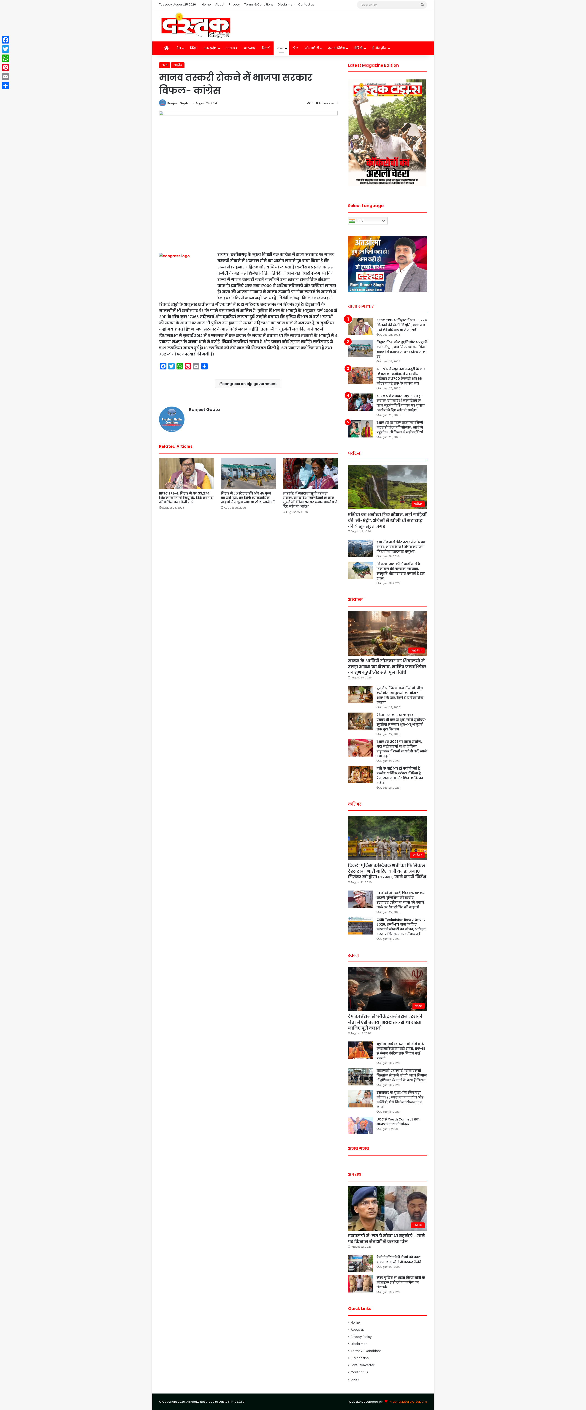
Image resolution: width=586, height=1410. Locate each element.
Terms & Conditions (258, 4)
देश (179, 48)
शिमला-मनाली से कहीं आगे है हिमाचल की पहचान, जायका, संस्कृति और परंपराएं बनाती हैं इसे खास (401, 571)
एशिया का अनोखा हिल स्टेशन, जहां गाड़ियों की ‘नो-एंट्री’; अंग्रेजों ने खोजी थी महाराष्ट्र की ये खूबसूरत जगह (387, 520)
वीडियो (358, 48)
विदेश (193, 48)
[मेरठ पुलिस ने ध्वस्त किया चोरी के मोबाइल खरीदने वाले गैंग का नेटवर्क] (360, 1283)
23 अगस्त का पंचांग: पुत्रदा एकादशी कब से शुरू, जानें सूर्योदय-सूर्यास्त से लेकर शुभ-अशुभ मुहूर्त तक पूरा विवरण (401, 722)
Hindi (359, 221)
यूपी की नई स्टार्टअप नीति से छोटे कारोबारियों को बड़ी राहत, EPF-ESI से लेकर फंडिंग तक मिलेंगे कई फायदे (401, 1050)
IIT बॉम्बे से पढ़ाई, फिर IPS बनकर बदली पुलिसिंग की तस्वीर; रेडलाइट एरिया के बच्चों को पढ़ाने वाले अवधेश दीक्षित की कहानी (401, 900)
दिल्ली (266, 48)
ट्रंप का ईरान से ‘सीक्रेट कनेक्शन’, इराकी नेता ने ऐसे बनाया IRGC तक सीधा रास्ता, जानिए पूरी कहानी (385, 1022)
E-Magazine (360, 1358)
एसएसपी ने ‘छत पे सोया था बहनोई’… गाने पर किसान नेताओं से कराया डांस (386, 1238)
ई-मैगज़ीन (379, 48)
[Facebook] (5, 39)
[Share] (5, 85)
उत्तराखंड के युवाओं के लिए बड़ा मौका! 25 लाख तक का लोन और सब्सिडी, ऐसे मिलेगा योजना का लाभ (400, 1099)
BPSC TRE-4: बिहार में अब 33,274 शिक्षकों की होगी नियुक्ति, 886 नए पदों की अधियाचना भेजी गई (186, 497)
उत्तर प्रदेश (210, 48)
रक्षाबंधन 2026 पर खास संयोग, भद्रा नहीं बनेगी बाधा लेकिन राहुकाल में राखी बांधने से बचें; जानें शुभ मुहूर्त (402, 748)
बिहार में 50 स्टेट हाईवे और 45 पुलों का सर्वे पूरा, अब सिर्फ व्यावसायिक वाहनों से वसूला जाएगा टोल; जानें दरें (247, 497)
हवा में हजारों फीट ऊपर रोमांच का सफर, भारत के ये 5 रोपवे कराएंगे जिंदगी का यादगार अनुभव (401, 547)
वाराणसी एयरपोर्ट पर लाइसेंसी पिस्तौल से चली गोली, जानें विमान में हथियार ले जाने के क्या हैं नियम (402, 1075)
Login (355, 1379)
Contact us (306, 4)
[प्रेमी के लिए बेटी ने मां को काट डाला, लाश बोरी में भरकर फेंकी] (360, 1263)
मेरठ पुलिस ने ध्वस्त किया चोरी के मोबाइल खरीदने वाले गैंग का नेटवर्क (401, 1282)
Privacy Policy (361, 1337)
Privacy (234, 4)
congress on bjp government (249, 383)
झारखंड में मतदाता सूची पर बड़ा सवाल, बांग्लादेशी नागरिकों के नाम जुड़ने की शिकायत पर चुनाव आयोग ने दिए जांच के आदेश (310, 500)
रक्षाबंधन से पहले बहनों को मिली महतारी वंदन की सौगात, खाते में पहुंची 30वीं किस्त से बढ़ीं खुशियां (400, 427)
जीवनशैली (312, 48)
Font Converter (362, 1365)
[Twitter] (5, 49)
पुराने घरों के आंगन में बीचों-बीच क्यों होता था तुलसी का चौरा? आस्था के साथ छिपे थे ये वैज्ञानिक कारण (400, 695)
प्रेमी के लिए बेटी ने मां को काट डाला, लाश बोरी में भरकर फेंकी (399, 1259)
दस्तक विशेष (336, 48)
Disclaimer (286, 4)
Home (206, 4)
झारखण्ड (249, 48)
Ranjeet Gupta (178, 103)
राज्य (280, 48)
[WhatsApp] (5, 58)
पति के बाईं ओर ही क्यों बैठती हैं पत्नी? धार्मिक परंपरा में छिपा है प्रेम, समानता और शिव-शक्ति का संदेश (400, 775)
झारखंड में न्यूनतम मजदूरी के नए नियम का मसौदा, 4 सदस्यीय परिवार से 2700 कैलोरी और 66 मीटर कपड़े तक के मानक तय (401, 376)
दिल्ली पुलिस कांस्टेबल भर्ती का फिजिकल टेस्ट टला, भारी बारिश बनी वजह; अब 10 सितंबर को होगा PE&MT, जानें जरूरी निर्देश (387, 871)
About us (357, 1330)
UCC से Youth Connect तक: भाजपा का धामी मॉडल (398, 1121)
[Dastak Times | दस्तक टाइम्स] (195, 25)
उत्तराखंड (231, 48)
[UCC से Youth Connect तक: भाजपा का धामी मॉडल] (360, 1125)
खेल (295, 48)
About (219, 4)
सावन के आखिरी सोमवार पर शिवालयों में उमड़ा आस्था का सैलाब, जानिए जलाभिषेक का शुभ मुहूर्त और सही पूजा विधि (387, 666)
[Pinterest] (5, 67)
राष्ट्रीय (178, 65)
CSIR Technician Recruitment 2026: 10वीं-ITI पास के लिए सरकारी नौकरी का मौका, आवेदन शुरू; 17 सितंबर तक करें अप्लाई (401, 926)
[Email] (5, 76)
